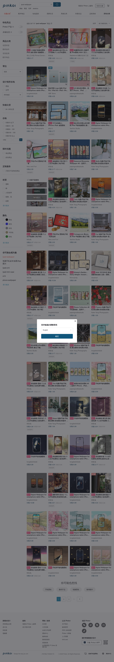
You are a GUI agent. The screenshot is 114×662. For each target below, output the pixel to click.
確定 (57, 336)
